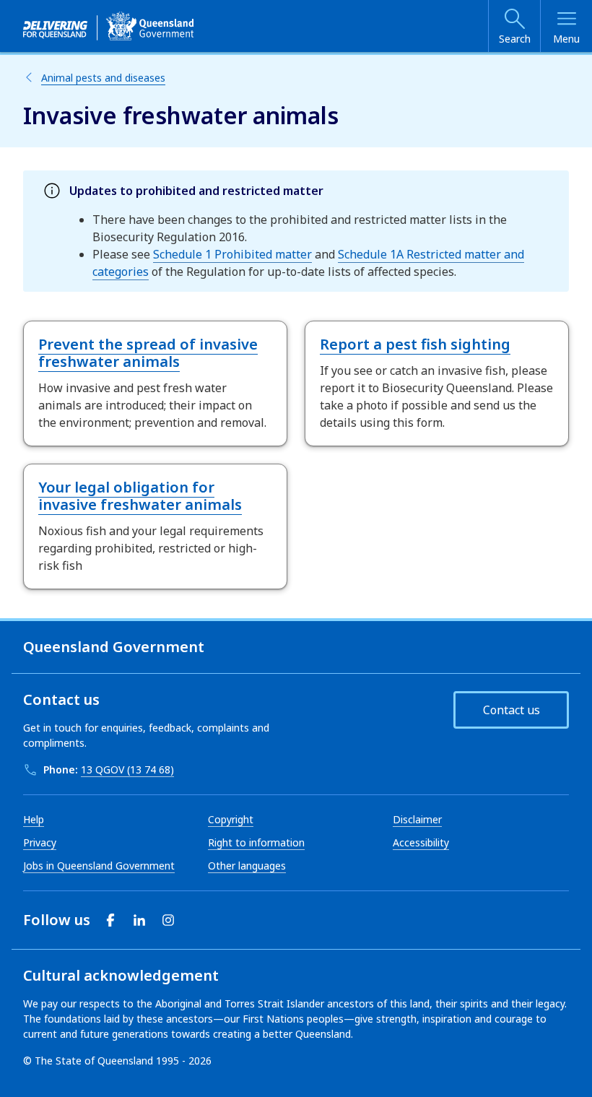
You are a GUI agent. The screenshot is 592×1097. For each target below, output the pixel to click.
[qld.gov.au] (108, 26)
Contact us (511, 710)
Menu (566, 38)
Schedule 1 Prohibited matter (232, 254)
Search (515, 38)
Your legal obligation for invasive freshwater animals (140, 495)
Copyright (230, 819)
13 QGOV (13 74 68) (127, 769)
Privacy (39, 842)
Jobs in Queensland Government (99, 865)
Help (33, 819)
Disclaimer (417, 819)
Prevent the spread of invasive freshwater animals (148, 352)
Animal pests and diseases (103, 77)
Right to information (256, 842)
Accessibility (421, 842)
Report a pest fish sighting (415, 344)
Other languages (247, 865)
